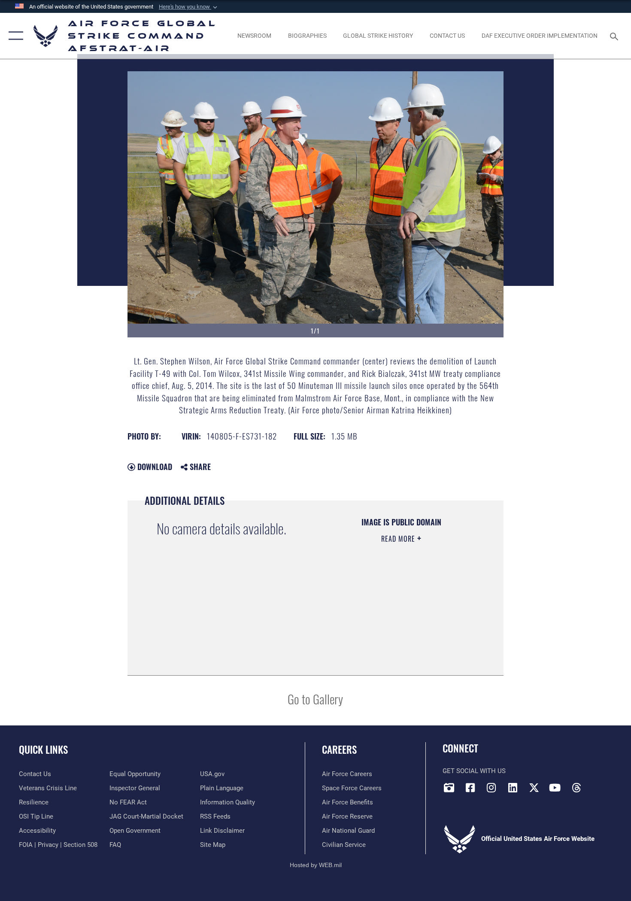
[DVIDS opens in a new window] (449, 787)
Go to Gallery (315, 698)
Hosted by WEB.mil (316, 865)
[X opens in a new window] (534, 787)
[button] (189, 7)
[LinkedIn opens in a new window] (512, 787)
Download (153, 466)
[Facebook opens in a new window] (470, 787)
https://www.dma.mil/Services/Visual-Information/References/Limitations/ (390, 623)
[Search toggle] (615, 35)
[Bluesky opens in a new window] (597, 785)
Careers (339, 749)
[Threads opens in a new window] (576, 787)
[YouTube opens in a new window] (555, 787)
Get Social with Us (474, 771)
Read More (399, 539)
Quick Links (43, 749)
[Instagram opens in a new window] (491, 787)
